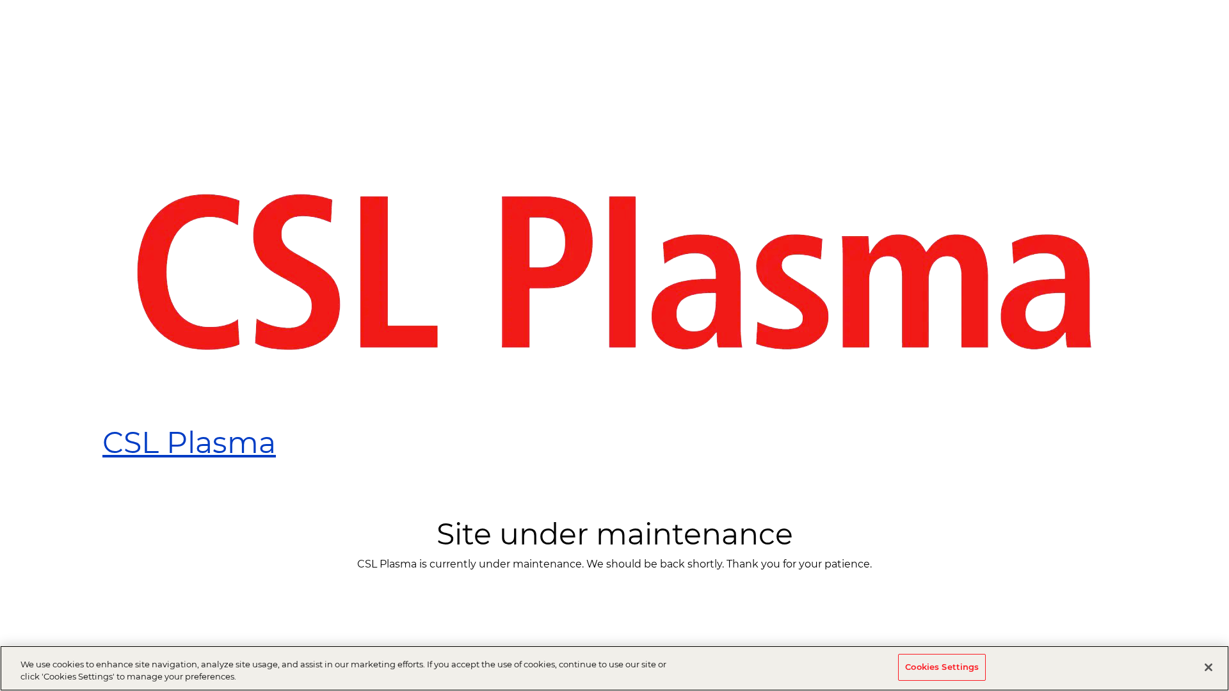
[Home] (614, 272)
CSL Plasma (189, 442)
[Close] (1208, 667)
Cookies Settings (942, 667)
